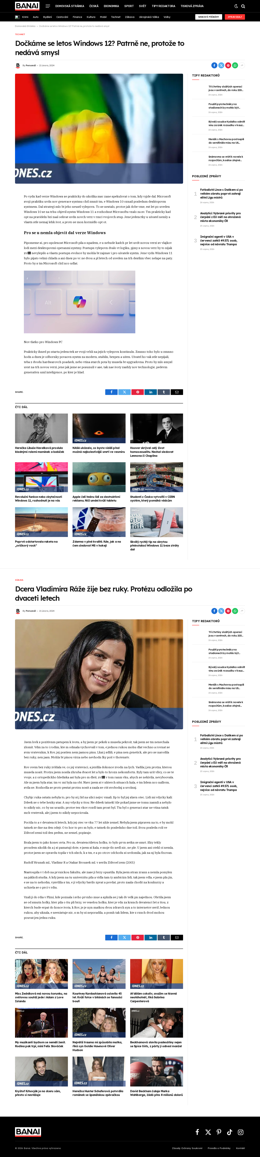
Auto (36, 17)
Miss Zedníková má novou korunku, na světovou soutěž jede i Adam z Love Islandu (41, 997)
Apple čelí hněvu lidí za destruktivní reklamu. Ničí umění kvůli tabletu (96, 498)
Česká (93, 6)
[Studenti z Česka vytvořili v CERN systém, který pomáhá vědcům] (156, 477)
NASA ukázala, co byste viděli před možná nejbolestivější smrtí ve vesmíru (99, 450)
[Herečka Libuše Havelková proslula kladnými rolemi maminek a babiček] (41, 428)
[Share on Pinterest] (228, 65)
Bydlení (47, 17)
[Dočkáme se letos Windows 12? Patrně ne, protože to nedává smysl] (99, 129)
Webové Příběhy (208, 17)
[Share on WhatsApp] (235, 65)
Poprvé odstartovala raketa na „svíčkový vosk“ (36, 543)
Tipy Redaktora (163, 6)
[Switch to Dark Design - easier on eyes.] (236, 6)
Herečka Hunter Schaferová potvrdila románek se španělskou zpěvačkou (98, 1093)
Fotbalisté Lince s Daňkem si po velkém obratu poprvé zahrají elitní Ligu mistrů (221, 193)
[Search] (243, 6)
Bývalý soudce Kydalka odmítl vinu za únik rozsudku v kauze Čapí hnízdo (227, 123)
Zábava (129, 17)
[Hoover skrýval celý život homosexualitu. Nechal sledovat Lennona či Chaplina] (156, 428)
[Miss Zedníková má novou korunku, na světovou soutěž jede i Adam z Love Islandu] (41, 974)
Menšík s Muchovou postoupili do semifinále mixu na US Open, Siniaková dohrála (226, 141)
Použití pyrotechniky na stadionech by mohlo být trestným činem (224, 106)
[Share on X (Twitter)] (221, 65)
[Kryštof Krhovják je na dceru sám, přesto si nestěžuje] (41, 1071)
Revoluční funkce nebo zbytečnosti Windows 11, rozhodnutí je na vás (38, 498)
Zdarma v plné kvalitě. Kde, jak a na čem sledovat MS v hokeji (97, 543)
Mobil (103, 17)
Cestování (62, 17)
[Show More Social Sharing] (242, 65)
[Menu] (48, 6)
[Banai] (27, 6)
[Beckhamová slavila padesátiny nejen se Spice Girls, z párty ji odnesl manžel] (156, 1023)
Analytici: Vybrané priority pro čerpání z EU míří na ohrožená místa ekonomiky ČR (220, 217)
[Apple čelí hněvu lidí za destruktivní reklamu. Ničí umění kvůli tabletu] (99, 477)
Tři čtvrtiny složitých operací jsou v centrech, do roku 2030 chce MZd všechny (226, 88)
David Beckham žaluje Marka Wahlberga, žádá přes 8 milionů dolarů (156, 1093)
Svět (142, 6)
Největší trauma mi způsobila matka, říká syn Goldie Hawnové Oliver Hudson (97, 1046)
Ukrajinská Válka (149, 17)
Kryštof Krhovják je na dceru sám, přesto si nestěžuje (38, 1093)
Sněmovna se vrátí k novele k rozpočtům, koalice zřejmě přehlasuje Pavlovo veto (226, 158)
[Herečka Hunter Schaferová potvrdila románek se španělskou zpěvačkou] (99, 1071)
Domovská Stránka (69, 6)
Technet (115, 17)
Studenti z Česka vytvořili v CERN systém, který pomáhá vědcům (152, 498)
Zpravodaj (235, 17)
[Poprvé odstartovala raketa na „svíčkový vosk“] (41, 522)
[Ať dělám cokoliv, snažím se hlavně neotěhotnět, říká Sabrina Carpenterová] (156, 974)
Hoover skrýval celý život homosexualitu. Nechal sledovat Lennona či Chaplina (152, 451)
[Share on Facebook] (214, 65)
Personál (31, 65)
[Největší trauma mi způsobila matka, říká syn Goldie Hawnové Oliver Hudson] (99, 1023)
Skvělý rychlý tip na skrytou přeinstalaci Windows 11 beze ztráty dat (154, 545)
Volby (167, 17)
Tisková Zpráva (192, 6)
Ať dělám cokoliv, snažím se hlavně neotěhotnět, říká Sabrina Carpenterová (153, 997)
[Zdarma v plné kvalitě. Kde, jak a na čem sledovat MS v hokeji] (99, 522)
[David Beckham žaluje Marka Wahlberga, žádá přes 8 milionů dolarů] (156, 1071)
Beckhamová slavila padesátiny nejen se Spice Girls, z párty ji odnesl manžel (156, 1044)
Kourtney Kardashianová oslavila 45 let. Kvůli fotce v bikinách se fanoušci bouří (97, 997)
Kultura (91, 17)
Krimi (25, 17)
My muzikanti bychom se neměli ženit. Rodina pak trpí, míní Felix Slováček (40, 1044)
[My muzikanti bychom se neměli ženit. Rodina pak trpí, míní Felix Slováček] (41, 1023)
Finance (77, 17)
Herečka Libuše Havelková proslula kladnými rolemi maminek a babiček (39, 450)
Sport (129, 6)
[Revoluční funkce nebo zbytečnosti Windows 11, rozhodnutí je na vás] (41, 477)
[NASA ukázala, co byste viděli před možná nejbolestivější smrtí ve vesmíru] (99, 428)
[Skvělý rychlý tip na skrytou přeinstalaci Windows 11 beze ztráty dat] (156, 522)
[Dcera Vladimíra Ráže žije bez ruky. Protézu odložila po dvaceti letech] (99, 674)
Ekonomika (111, 6)
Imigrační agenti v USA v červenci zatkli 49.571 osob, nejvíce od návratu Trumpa (218, 240)
